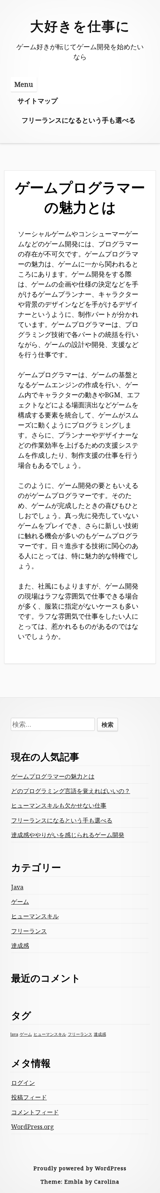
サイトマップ (37, 100)
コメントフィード (35, 1112)
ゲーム (20, 901)
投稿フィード (29, 1097)
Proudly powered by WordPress (80, 1168)
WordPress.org (32, 1127)
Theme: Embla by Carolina (80, 1181)
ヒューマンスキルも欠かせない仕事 (58, 805)
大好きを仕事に (80, 26)
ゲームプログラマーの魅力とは (53, 776)
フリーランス (29, 931)
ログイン (23, 1083)
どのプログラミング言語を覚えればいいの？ (70, 791)
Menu (23, 84)
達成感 (20, 945)
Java (17, 887)
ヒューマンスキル (35, 916)
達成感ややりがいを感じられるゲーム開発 (67, 835)
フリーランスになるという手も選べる (78, 120)
